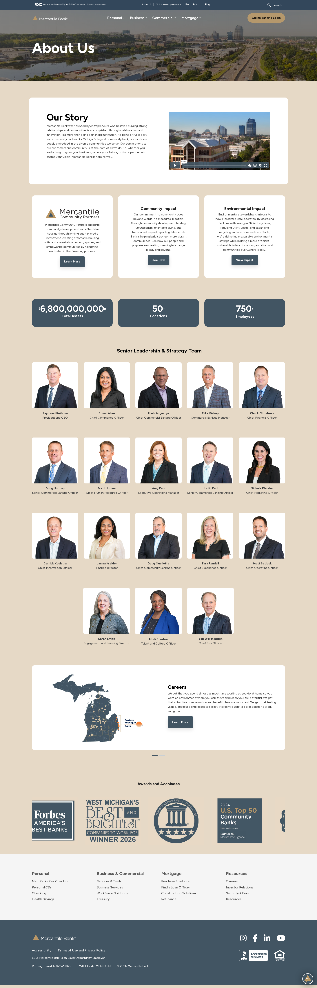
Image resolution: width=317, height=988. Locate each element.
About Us (147, 4)
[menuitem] (243, 938)
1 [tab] (154, 757)
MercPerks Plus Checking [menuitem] (50, 881)
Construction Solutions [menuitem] (178, 893)
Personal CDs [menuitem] (42, 887)
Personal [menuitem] (40, 874)
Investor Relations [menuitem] (239, 887)
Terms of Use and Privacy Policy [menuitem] (70, 950)
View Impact (244, 260)
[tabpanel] (158, 707)
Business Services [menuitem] (110, 887)
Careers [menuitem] (232, 881)
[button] (307, 978)
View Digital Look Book (188, 719)
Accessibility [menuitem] (41, 950)
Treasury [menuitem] (103, 899)
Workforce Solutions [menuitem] (112, 893)
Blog (207, 4)
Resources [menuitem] (236, 874)
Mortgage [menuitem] (171, 874)
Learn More (72, 261)
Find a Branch (192, 4)
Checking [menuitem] (39, 893)
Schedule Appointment (168, 4)
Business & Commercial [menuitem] (120, 874)
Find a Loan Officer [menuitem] (175, 887)
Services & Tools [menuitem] (109, 881)
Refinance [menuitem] (168, 899)
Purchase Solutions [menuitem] (175, 881)
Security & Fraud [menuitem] (238, 893)
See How (158, 260)
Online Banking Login (266, 17)
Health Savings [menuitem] (43, 899)
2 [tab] (161, 757)
